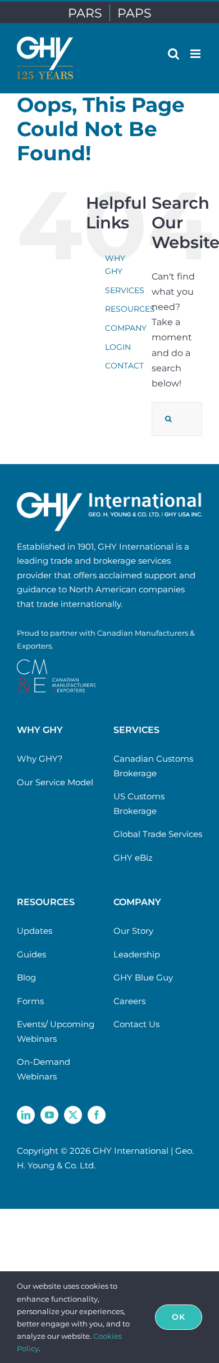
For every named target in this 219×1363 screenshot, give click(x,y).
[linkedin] (26, 1115)
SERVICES (124, 290)
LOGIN (118, 347)
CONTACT (124, 366)
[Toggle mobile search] (173, 54)
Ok (178, 1317)
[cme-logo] (56, 663)
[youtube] (49, 1115)
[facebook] (97, 1115)
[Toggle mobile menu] (196, 54)
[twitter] (73, 1115)
